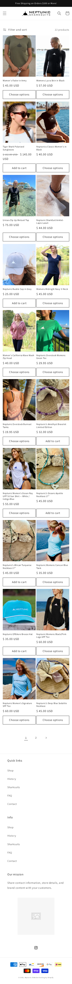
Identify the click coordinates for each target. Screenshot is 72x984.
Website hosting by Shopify (43, 977)
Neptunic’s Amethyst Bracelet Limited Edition (51, 426)
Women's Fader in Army (15, 80)
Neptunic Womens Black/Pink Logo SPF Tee (51, 635)
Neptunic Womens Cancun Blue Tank (52, 566)
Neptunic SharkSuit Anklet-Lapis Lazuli (50, 221)
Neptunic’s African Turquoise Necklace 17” (17, 566)
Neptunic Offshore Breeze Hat (18, 634)
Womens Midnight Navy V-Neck (52, 289)
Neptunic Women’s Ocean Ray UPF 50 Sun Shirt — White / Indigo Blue (18, 496)
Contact (12, 804)
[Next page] (46, 738)
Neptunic (28, 977)
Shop (10, 770)
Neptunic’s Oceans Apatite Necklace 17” (49, 495)
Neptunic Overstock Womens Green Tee (51, 357)
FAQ (9, 795)
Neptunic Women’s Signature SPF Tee (17, 705)
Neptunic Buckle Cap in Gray (17, 289)
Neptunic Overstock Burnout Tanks (17, 426)
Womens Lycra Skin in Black (50, 80)
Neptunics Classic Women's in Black (51, 148)
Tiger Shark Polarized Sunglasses (13, 148)
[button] (5, 13)
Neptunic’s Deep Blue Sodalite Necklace (51, 705)
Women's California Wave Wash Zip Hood (18, 357)
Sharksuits (13, 787)
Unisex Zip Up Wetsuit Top (16, 220)
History (11, 779)
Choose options (19, 94)
